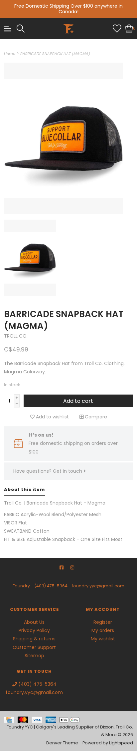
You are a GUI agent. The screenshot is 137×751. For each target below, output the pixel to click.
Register (102, 622)
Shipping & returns (34, 638)
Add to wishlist (52, 416)
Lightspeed (121, 743)
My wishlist (103, 638)
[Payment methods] (11, 719)
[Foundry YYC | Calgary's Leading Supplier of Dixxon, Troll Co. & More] (68, 28)
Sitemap (34, 655)
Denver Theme (62, 743)
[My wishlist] (117, 28)
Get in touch (68, 471)
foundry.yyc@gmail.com (98, 586)
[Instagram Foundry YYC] (72, 567)
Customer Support (34, 647)
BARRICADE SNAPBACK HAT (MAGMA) (55, 53)
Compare (95, 416)
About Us (34, 622)
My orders (102, 630)
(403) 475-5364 (51, 586)
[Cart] (129, 28)
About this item (24, 489)
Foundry (21, 586)
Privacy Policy (34, 630)
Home (9, 53)
